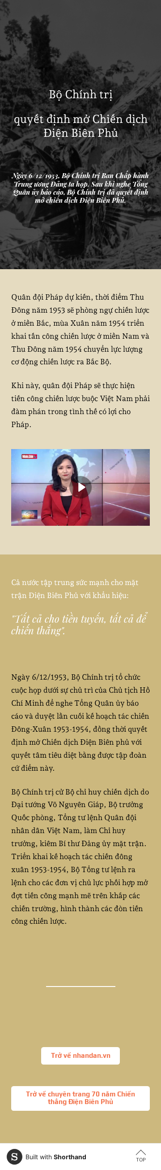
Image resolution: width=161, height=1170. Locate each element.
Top (141, 1160)
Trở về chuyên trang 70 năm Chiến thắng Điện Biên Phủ (80, 1097)
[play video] (80, 487)
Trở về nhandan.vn (80, 1055)
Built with (55, 1157)
